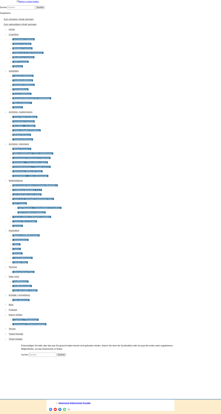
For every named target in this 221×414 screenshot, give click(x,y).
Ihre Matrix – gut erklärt (24, 126)
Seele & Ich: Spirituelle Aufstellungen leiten (33, 199)
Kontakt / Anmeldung (19, 295)
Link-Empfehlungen (22, 258)
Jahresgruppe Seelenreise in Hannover (31, 158)
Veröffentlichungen (22, 286)
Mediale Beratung (22, 135)
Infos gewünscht (21, 300)
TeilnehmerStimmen (23, 139)
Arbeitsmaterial (20, 240)
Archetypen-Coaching (24, 39)
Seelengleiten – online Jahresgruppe (30, 176)
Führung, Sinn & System (25, 221)
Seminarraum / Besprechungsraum (29, 324)
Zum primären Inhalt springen (19, 19)
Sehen (17, 249)
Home (12, 29)
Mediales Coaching (22, 48)
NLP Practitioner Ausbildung (32, 212)
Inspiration (14, 230)
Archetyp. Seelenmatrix (20, 112)
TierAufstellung (20, 89)
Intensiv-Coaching (22, 44)
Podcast (13, 310)
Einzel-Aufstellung (22, 94)
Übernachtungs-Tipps (23, 272)
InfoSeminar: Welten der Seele (27, 171)
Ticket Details (15, 339)
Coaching (13, 34)
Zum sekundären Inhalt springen (20, 24)
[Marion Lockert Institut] (28, 2)
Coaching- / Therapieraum (25, 320)
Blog (11, 304)
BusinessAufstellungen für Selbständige (32, 98)
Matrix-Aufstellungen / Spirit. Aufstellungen (33, 153)
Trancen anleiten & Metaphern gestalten (32, 217)
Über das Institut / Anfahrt (25, 290)
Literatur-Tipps (20, 262)
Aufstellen (14, 71)
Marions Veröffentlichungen (26, 235)
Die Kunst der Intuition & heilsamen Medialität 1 (35, 185)
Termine (13, 267)
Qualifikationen (20, 281)
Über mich (14, 276)
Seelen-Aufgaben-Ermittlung (27, 130)
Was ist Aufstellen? (22, 103)
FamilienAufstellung (23, 80)
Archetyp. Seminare (19, 144)
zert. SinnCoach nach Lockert (27, 194)
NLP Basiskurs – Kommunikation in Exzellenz (39, 208)
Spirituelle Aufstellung (24, 85)
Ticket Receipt (16, 334)
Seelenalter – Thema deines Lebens (30, 162)
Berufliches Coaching (23, 57)
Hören (16, 244)
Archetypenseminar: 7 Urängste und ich (31, 167)
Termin (12, 329)
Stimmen (18, 66)
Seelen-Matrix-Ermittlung (25, 117)
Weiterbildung (16, 180)
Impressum (64, 403)
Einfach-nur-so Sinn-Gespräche (28, 53)
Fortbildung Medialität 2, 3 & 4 (27, 190)
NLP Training (20, 203)
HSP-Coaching (20, 62)
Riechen (17, 253)
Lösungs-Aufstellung (23, 76)
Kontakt (86, 403)
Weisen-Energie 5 (22, 149)
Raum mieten (15, 315)
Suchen (3, 7)
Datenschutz (76, 403)
